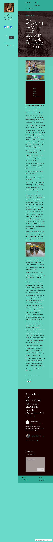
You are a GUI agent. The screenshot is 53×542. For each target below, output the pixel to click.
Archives (6, 43)
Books (36, 2)
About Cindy (28, 2)
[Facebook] (5, 27)
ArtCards (28, 5)
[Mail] (8, 27)
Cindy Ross (8, 15)
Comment (41, 469)
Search (5, 35)
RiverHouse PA (37, 5)
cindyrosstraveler (35, 435)
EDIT (40, 97)
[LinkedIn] (11, 27)
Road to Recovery (30, 8)
